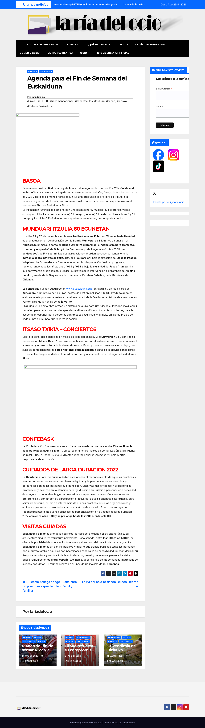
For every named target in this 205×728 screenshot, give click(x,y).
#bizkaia (122, 101)
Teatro (41, 642)
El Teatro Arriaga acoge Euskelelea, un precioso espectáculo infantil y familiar (49, 586)
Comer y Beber (30, 52)
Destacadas (46, 71)
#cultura (99, 101)
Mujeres (70, 638)
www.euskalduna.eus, (79, 288)
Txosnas (27, 638)
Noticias (32, 71)
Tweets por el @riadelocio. (169, 202)
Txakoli (127, 638)
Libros (123, 44)
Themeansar (128, 722)
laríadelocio (38, 97)
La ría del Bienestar (150, 44)
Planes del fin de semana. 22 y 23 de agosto (37, 650)
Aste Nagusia (83, 638)
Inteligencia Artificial (113, 52)
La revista (73, 44)
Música (37, 638)
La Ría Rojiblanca (60, 52)
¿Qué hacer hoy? (100, 44)
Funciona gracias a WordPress (86, 722)
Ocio (84, 52)
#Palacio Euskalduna (40, 106)
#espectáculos (84, 101)
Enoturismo (114, 638)
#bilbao (110, 101)
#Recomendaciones (62, 101)
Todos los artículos (42, 44)
